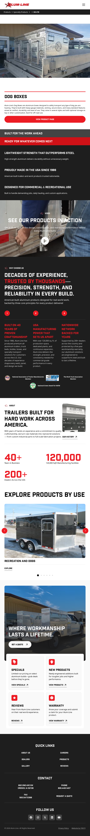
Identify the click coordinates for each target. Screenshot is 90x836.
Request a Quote (64, 796)
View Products (56, 685)
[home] (16, 5)
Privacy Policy (63, 828)
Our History (68, 437)
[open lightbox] (45, 51)
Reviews (15, 721)
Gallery (26, 766)
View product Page (45, 119)
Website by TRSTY (79, 828)
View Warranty (56, 721)
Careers (64, 753)
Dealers (26, 759)
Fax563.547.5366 (25, 796)
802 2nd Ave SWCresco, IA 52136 (26, 786)
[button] (83, 5)
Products (64, 759)
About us (25, 753)
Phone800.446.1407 (64, 786)
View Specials (18, 685)
